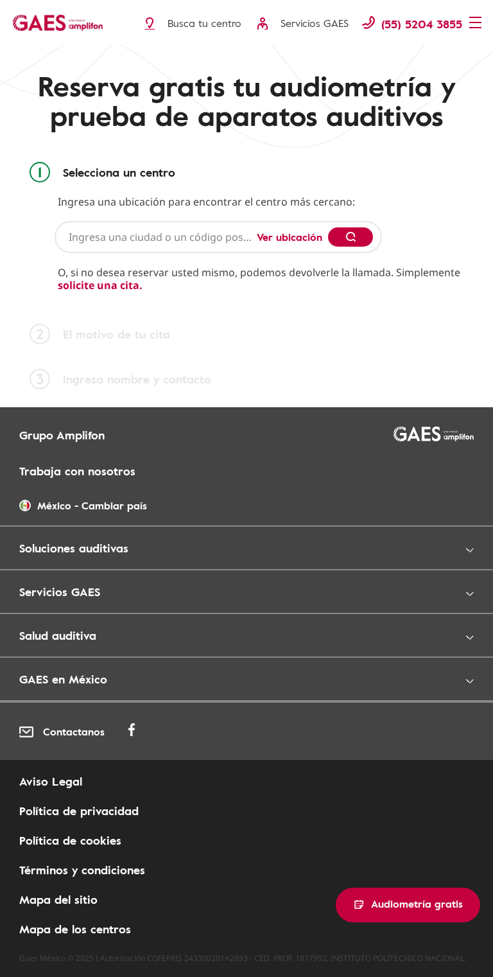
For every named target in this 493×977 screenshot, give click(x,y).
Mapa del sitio (58, 899)
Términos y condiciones (82, 869)
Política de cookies (70, 840)
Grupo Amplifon (62, 435)
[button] (408, 905)
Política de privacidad (79, 810)
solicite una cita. (100, 285)
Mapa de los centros (75, 928)
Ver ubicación (289, 237)
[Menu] (477, 23)
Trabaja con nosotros (77, 470)
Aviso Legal (50, 781)
